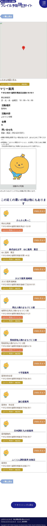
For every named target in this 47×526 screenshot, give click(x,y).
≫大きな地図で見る (8, 80)
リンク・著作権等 (22, 521)
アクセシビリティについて (8, 521)
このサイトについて (6, 519)
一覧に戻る (7, 16)
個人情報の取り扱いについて (21, 519)
